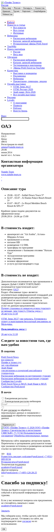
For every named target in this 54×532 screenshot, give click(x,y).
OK (3, 529)
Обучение (12, 57)
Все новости (19, 27)
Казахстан (40, 8)
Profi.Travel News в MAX (14, 384)
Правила (17, 105)
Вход (3, 116)
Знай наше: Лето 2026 (24, 92)
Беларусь (27, 8)
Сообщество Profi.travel (13, 386)
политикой (6, 415)
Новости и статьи (16, 25)
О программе (20, 103)
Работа (10, 22)
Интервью (18, 33)
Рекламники (19, 76)
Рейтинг (17, 108)
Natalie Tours (7, 172)
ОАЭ (15, 289)
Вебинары (12, 35)
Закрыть (5, 510)
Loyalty (11, 100)
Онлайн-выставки (16, 84)
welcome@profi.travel (33, 456)
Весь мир (6, 8)
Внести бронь (20, 111)
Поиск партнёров (16, 49)
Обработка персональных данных (31, 435)
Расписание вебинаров (25, 38)
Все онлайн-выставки (24, 94)
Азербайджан (39, 11)
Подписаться (8, 425)
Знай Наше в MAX (37, 384)
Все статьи (18, 30)
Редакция (6, 462)
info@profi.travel (9, 472)
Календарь (12, 70)
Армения (6, 11)
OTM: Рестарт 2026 (23, 89)
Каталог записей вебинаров (27, 41)
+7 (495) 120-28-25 (27, 472)
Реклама (11, 97)
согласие (12, 410)
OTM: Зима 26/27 (22, 86)
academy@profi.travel (11, 467)
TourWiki (11, 46)
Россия (4, 5)
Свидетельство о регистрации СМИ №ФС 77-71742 (21, 431)
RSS (9, 454)
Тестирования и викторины (27, 65)
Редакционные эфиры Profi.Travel (30, 43)
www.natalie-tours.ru (11, 174)
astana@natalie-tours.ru (12, 147)
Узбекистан (7, 14)
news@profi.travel (20, 462)
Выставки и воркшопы (25, 73)
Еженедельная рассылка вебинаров (23, 401)
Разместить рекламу (11, 456)
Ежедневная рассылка (16, 398)
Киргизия (26, 11)
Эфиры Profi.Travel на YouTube (29, 68)
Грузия (16, 11)
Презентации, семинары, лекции (30, 81)
